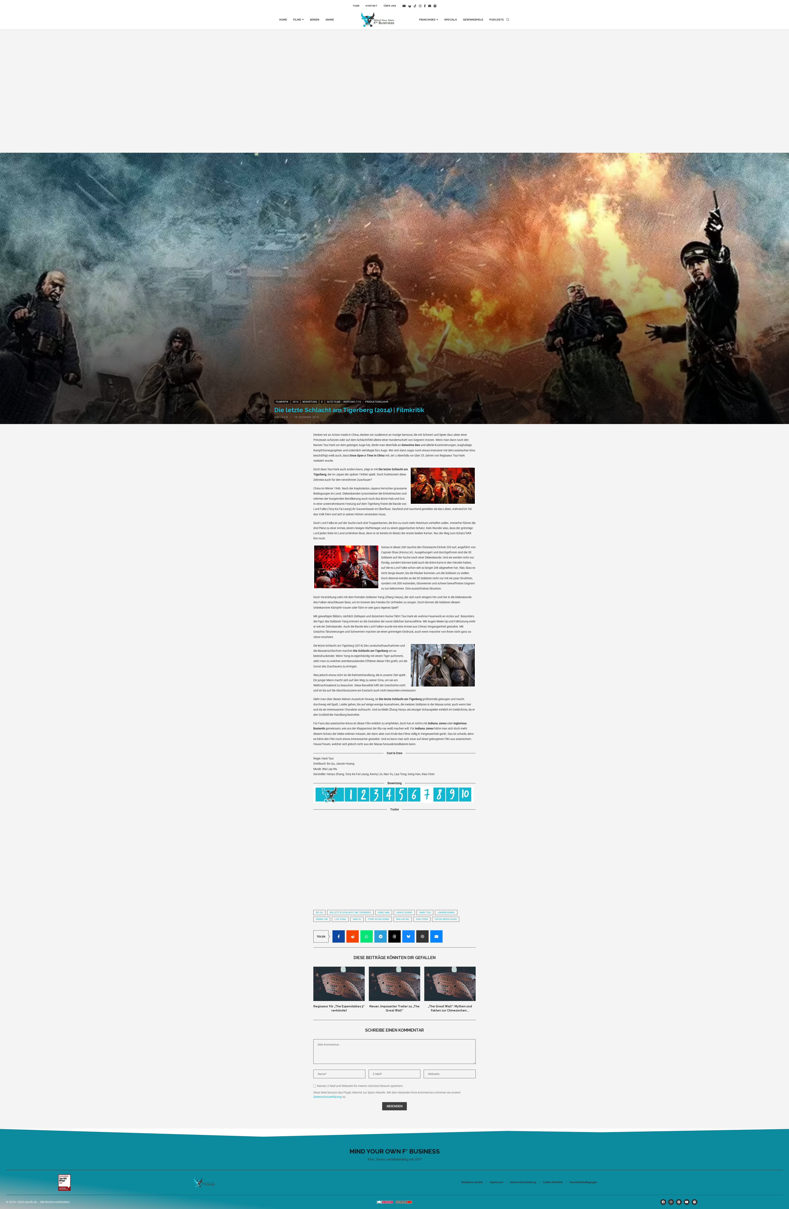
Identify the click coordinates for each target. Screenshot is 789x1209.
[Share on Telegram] (380, 936)
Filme (297, 19)
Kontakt (371, 6)
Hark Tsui (425, 912)
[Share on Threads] (394, 936)
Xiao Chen (422, 919)
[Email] (429, 6)
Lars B (284, 417)
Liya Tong (340, 919)
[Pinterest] (679, 1202)
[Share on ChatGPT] (422, 936)
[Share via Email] (436, 936)
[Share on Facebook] (338, 936)
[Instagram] (420, 6)
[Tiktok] (415, 6)
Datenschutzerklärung (327, 1096)
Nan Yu (357, 919)
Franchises (427, 19)
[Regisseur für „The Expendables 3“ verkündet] (339, 984)
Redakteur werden (472, 1182)
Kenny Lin (322, 919)
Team (356, 6)
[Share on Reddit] (352, 936)
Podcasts (496, 19)
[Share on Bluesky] (408, 936)
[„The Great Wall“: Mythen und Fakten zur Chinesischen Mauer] (450, 984)
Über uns (390, 6)
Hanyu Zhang (404, 912)
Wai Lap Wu (402, 919)
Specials (450, 19)
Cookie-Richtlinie (553, 1182)
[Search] (508, 19)
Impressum (496, 1182)
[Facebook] (425, 6)
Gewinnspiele (473, 19)
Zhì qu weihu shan (446, 919)
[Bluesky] (409, 6)
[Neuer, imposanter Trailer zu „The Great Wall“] (394, 984)
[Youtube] (404, 6)
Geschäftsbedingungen (583, 1182)
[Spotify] (435, 6)
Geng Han (383, 912)
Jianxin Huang (446, 912)
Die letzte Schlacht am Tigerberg (350, 912)
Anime (329, 19)
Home (283, 19)
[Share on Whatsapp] (366, 936)
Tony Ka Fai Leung (378, 919)
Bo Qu (319, 912)
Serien (314, 19)
